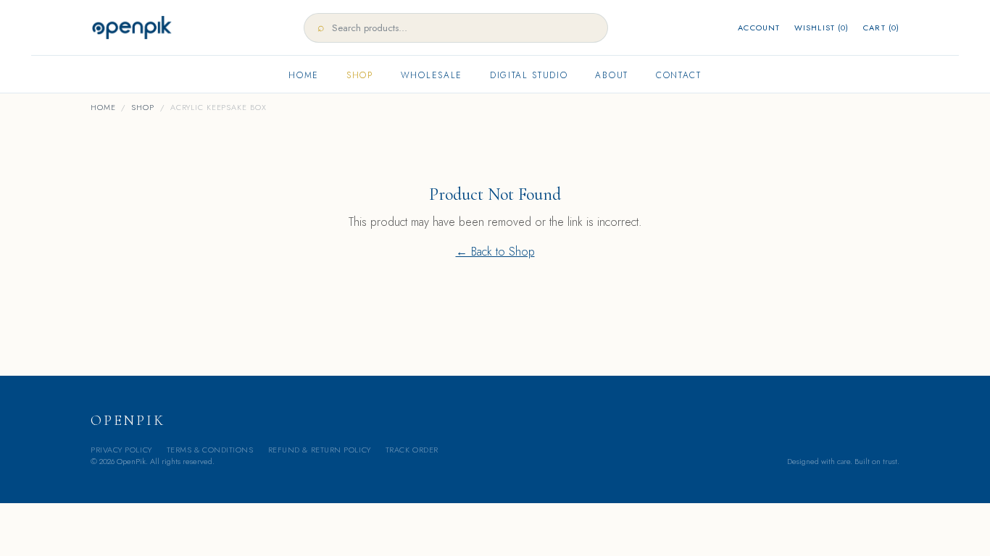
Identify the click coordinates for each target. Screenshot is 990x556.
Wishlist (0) (821, 27)
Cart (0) (881, 27)
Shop (359, 75)
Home (303, 75)
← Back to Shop (495, 251)
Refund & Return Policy (319, 449)
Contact (679, 75)
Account (759, 27)
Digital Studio (529, 75)
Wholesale (431, 75)
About (611, 75)
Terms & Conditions (210, 449)
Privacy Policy (121, 449)
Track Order (412, 449)
